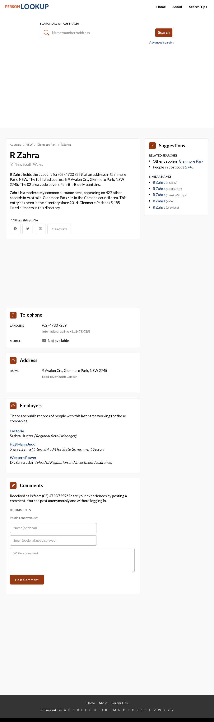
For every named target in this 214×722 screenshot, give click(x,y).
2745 (189, 167)
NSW (29, 144)
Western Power (23, 457)
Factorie (17, 431)
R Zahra (159, 182)
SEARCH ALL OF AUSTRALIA (59, 23)
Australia (16, 144)
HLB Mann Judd (22, 444)
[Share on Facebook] (15, 229)
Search (164, 32)
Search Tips (198, 7)
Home (161, 7)
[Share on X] (27, 229)
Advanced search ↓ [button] (161, 42)
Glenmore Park (46, 144)
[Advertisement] (107, 85)
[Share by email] (40, 229)
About (177, 7)
